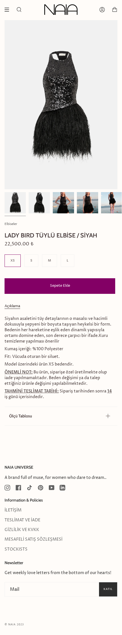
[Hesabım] (102, 9)
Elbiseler (11, 224)
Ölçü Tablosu (20, 416)
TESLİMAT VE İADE (22, 520)
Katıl (108, 589)
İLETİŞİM (13, 510)
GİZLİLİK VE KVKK (22, 530)
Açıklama (12, 306)
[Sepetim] (114, 9)
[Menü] (9, 9)
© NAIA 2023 (14, 624)
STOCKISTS (16, 549)
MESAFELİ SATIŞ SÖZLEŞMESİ (33, 539)
